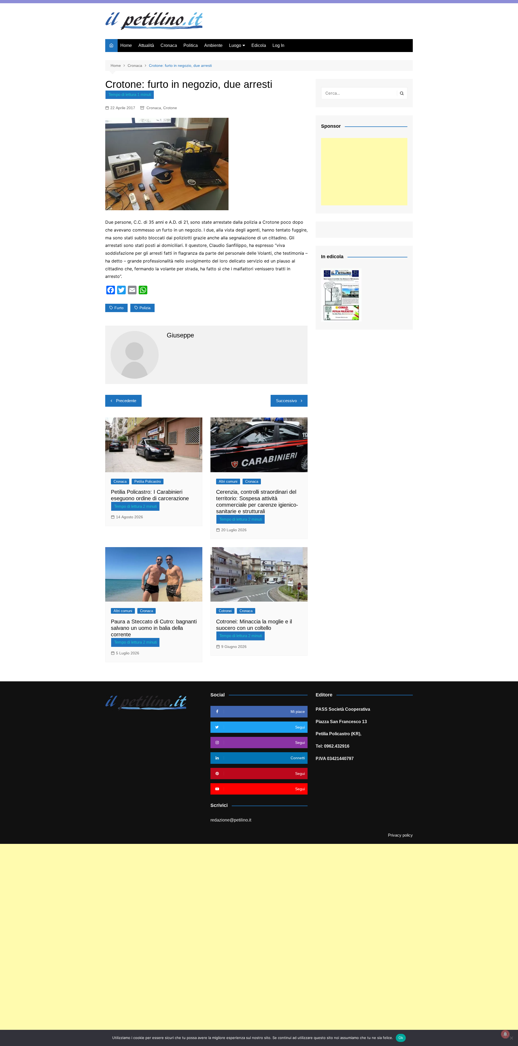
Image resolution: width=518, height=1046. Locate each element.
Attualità (146, 45)
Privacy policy (400, 835)
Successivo (286, 400)
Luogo (235, 45)
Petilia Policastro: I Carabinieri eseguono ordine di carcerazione (150, 495)
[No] (511, 1038)
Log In (278, 45)
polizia (145, 308)
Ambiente (213, 45)
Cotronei (225, 611)
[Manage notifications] (505, 1034)
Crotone (170, 108)
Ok (400, 1037)
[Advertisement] (364, 171)
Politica (190, 45)
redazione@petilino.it (230, 820)
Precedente (126, 400)
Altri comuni (228, 481)
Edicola (258, 45)
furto (119, 308)
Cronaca (169, 45)
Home (126, 45)
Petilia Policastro (147, 481)
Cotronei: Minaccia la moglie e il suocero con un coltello (254, 625)
